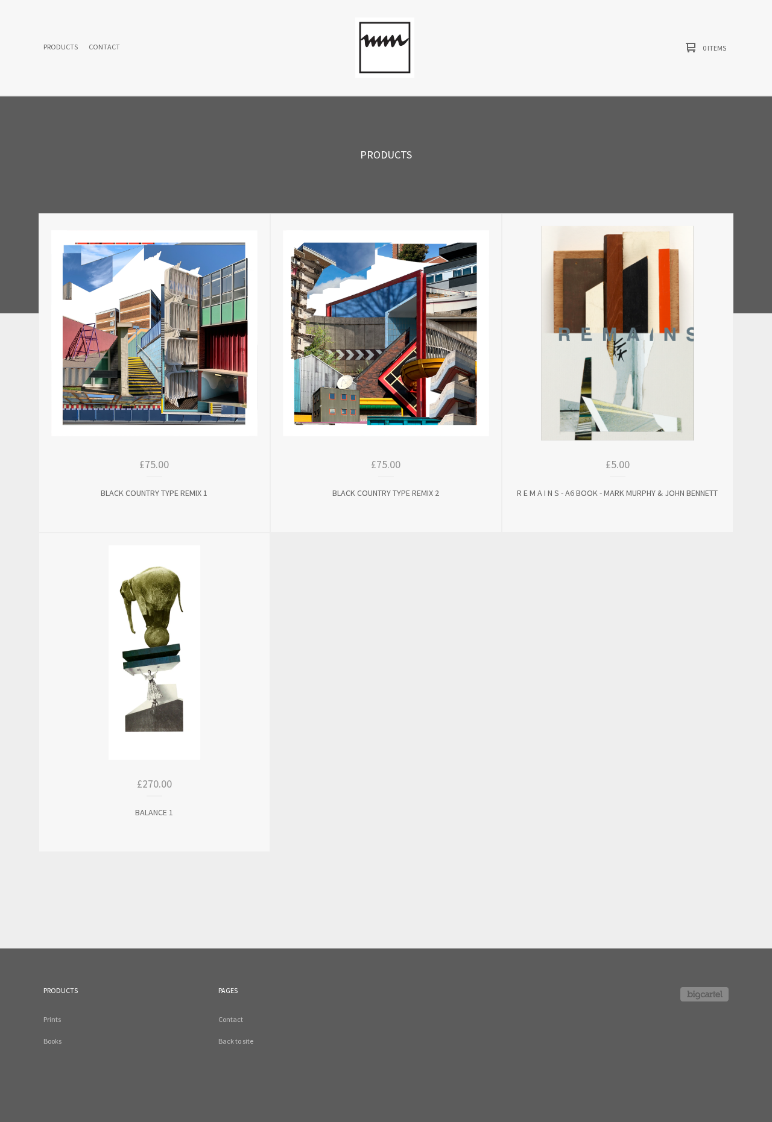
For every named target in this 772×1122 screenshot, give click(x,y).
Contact (104, 46)
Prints (52, 1019)
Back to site (235, 1040)
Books (52, 1040)
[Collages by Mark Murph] (384, 47)
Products (60, 46)
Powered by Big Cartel (704, 994)
